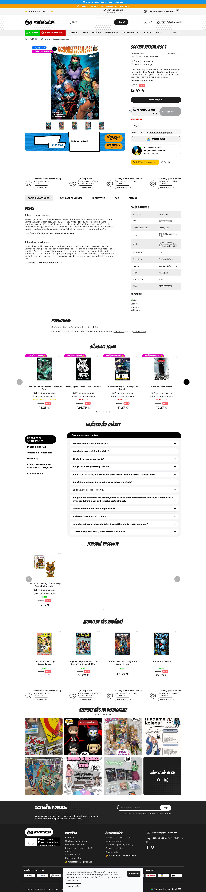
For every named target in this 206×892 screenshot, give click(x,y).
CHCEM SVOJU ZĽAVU (120, 460)
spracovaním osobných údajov (112, 467)
